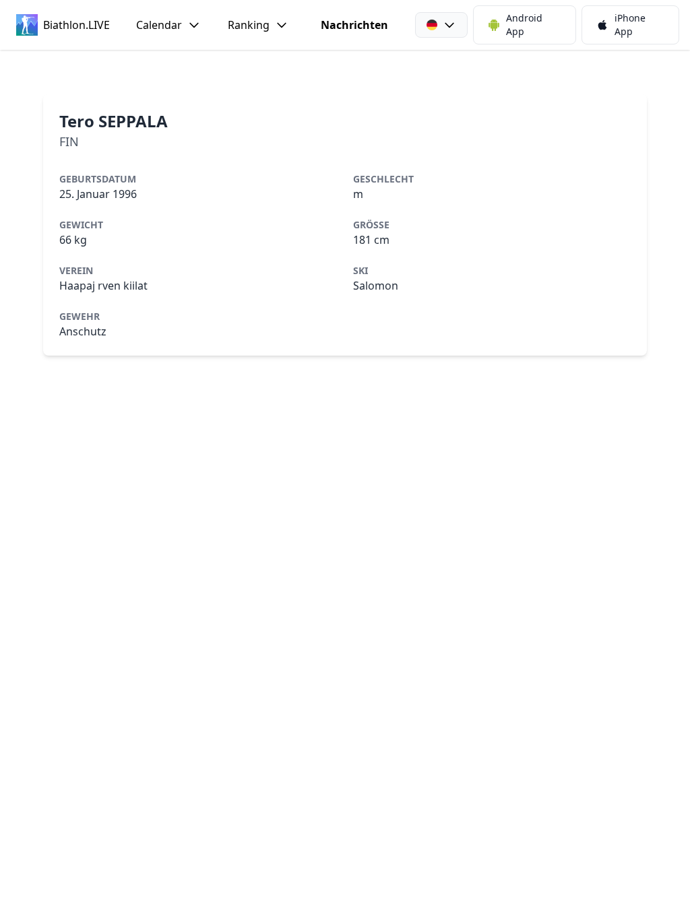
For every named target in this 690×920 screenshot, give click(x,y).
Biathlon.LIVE (76, 25)
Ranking (249, 25)
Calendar (159, 25)
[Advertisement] (345, 72)
